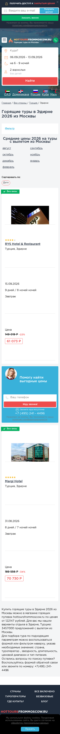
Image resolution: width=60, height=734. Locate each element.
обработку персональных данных (29, 723)
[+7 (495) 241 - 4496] (55, 40)
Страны (15, 692)
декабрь (8, 161)
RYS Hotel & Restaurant (22, 244)
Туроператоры (15, 697)
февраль (8, 167)
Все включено (44, 692)
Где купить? (15, 702)
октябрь (8, 154)
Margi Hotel (13, 481)
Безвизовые (44, 697)
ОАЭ (6, 94)
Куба (44, 94)
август (6, 148)
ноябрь (35, 154)
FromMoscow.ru (24, 712)
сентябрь (36, 148)
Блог (44, 702)
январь (35, 161)
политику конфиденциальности (29, 25)
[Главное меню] (4, 40)
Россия (34, 94)
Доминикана (19, 94)
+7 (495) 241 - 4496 (30, 413)
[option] (6, 93)
